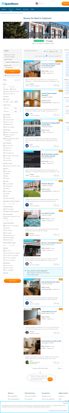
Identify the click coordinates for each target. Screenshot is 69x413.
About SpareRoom (13, 396)
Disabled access (9, 239)
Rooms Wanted (10, 56)
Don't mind (8, 250)
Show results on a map (40, 56)
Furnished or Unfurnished (12, 155)
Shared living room (10, 235)
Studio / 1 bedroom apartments (10, 135)
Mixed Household (9, 198)
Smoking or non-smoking (11, 225)
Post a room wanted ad (48, 399)
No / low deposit (9, 270)
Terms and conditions (30, 396)
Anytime (7, 99)
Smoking (7, 228)
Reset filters (17, 80)
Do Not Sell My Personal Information (58, 410)
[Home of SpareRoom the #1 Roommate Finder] (10, 3)
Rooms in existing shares (11, 132)
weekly (7, 89)
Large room (8, 148)
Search (4, 9)
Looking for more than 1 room (12, 165)
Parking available (9, 237)
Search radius (8, 65)
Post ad (18, 9)
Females (7, 173)
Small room (8, 150)
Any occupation (9, 183)
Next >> (60, 368)
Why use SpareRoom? (14, 399)
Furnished (7, 158)
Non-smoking (8, 230)
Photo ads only (9, 265)
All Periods (8, 117)
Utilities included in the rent (12, 91)
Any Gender (8, 191)
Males (6, 176)
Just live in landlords (10, 257)
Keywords (5, 273)
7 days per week (9, 119)
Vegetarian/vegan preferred (12, 211)
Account (25, 9)
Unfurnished (8, 160)
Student (7, 188)
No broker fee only (10, 93)
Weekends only (9, 124)
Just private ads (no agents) (12, 253)
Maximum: (6, 111)
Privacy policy (28, 399)
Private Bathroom (9, 153)
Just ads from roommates (11, 255)
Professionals (8, 186)
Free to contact (9, 267)
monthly (14, 89)
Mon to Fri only (9, 122)
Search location (8, 59)
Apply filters (12, 281)
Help (32, 9)
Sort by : (46, 51)
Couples (7, 178)
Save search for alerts (53, 56)
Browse (11, 9)
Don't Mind (8, 171)
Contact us (61, 396)
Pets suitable (8, 233)
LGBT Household (9, 209)
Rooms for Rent (10, 54)
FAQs (60, 399)
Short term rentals (9, 127)
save (50, 379)
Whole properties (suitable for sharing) (11, 139)
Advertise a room (46, 396)
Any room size (9, 145)
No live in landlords (10, 260)
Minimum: (6, 108)
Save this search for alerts (13, 75)
